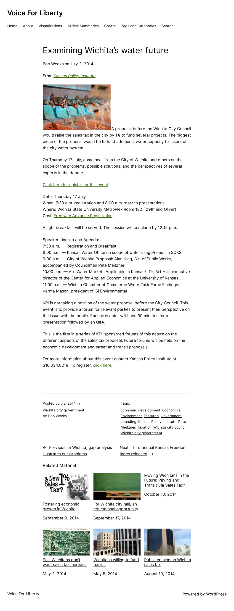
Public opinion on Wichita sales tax (167, 562)
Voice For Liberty (35, 13)
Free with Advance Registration (83, 215)
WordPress (216, 594)
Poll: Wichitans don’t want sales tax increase (65, 562)
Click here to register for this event (75, 184)
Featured (151, 416)
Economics (171, 410)
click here (102, 365)
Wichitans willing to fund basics (116, 562)
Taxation (144, 427)
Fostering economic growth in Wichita (61, 506)
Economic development (140, 410)
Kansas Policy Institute (74, 75)
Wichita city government (63, 410)
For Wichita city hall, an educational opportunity (115, 506)
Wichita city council (169, 427)
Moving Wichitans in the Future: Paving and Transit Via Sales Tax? (166, 480)
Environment (131, 416)
